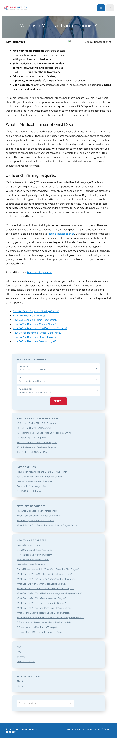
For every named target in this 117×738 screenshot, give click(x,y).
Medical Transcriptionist (61, 233)
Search (58, 401)
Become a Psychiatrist (39, 272)
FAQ (19, 651)
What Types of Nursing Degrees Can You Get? (39, 515)
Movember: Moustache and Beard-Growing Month (42, 471)
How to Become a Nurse (29, 545)
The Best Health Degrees (15, 8)
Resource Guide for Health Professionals (37, 510)
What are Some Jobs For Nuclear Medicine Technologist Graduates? (50, 617)
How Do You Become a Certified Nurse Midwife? (40, 328)
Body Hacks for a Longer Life (31, 486)
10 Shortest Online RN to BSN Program (36, 423)
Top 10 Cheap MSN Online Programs (35, 452)
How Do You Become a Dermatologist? (34, 341)
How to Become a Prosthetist (31, 564)
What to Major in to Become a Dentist (35, 520)
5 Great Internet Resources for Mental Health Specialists (45, 622)
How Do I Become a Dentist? (29, 315)
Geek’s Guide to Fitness (29, 491)
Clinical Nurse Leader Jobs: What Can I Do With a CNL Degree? (48, 569)
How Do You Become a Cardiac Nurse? (34, 324)
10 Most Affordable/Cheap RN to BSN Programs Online (44, 432)
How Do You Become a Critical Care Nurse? (37, 332)
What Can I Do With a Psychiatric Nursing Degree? (41, 583)
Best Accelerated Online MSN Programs (37, 442)
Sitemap (21, 656)
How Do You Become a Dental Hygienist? (36, 337)
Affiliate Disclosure (26, 661)
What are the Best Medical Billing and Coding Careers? (43, 612)
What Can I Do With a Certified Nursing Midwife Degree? (44, 574)
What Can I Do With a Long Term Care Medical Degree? (44, 607)
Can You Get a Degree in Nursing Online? (36, 311)
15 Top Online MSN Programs (31, 437)
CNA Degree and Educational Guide (35, 549)
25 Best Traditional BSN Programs (34, 427)
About (20, 681)
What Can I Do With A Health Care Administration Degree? (45, 588)
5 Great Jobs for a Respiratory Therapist (37, 627)
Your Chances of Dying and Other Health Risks (39, 476)
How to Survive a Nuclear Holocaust (34, 481)
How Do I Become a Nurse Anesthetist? (35, 319)
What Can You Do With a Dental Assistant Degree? (41, 598)
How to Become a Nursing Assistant (34, 554)
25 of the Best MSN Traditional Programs (37, 447)
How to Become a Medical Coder (33, 559)
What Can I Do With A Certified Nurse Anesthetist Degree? (46, 578)
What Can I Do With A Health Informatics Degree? (41, 603)
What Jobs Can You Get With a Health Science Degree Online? (47, 525)
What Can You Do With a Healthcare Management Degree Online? (49, 593)
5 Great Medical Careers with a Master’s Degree (40, 632)
